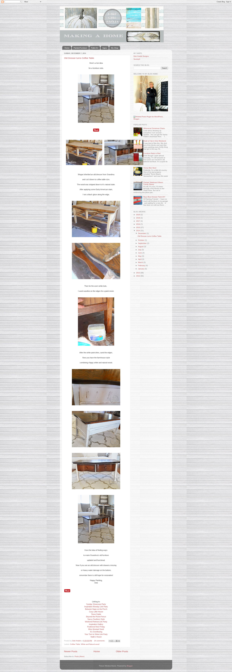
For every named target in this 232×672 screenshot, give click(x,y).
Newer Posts (70, 651)
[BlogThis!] (112, 641)
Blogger (130, 666)
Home (67, 48)
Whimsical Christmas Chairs (154, 128)
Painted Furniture (80, 48)
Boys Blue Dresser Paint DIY (154, 197)
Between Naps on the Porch (96, 609)
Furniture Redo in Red (151, 153)
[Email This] (110, 641)
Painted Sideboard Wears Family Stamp (153, 183)
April (140, 259)
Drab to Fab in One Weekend (154, 141)
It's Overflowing (96, 632)
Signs (104, 48)
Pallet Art (94, 48)
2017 (138, 221)
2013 (138, 273)
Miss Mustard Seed (96, 629)
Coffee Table (75, 644)
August (141, 246)
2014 (138, 231)
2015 (138, 227)
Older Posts (122, 651)
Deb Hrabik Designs (141, 56)
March (140, 262)
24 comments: (99, 641)
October (141, 240)
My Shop (114, 48)
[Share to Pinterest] (119, 641)
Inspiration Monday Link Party (96, 607)
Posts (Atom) (79, 656)
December (142, 233)
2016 (138, 224)
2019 (138, 215)
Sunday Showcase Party (96, 604)
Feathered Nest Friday (96, 627)
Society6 (137, 59)
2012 (138, 276)
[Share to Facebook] (117, 641)
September (142, 243)
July (140, 250)
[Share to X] (114, 641)
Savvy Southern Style (96, 619)
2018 (138, 218)
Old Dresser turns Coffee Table (79, 58)
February (142, 265)
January (141, 269)
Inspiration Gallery (96, 624)
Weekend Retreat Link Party (96, 622)
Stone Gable (96, 614)
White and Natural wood (90, 644)
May (140, 256)
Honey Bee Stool (149, 168)
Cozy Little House (96, 612)
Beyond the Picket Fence (96, 617)
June (140, 253)
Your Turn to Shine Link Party (96, 634)
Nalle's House (96, 637)
